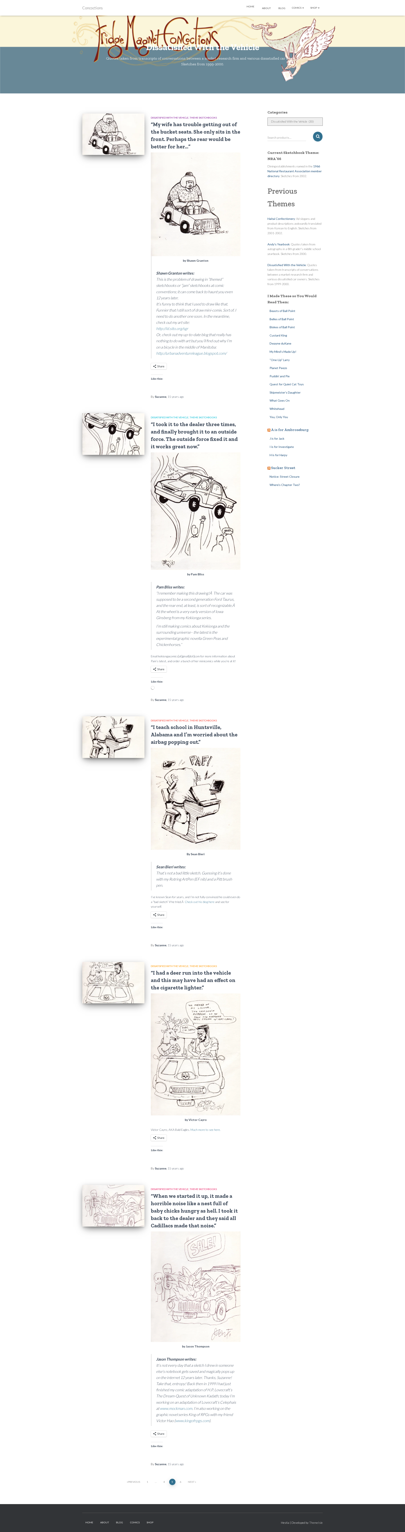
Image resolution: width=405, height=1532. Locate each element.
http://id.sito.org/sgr (172, 328)
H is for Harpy (278, 455)
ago (176, 396)
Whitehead (277, 408)
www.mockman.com (176, 1408)
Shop (313, 7)
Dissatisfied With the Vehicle (170, 117)
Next (191, 1481)
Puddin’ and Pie (280, 376)
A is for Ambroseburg (290, 429)
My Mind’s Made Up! (283, 351)
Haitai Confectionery (281, 218)
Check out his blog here (200, 902)
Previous (134, 1481)
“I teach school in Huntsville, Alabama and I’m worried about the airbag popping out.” (194, 734)
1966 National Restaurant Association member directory (294, 171)
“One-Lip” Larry (280, 360)
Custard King (278, 335)
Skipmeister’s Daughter (285, 392)
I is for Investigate (282, 447)
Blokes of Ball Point (282, 327)
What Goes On (280, 400)
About (266, 8)
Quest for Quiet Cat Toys (287, 384)
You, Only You (279, 417)
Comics (297, 7)
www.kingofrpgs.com (192, 1420)
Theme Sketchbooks (203, 117)
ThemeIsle (316, 1522)
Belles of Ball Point (282, 319)
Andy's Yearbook (278, 244)
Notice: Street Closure (285, 476)
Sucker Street (283, 467)
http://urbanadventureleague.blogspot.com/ (191, 353)
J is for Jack (277, 438)
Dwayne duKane (280, 343)
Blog (281, 8)
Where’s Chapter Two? (285, 485)
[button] (303, 7)
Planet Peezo (278, 368)
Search (318, 137)
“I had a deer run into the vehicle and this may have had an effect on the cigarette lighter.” (193, 980)
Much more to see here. (205, 1129)
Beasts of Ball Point (282, 311)
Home (250, 6)
